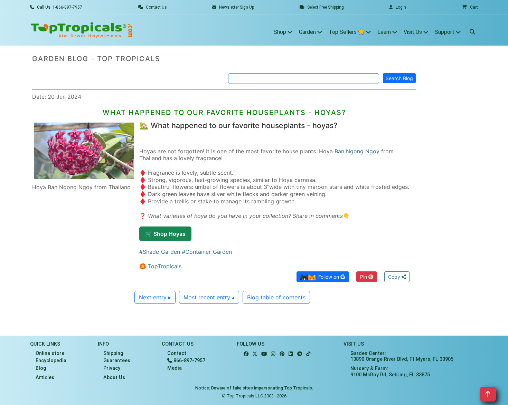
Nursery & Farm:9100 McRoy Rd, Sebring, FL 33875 (390, 371)
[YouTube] (264, 354)
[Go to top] (488, 394)
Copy (395, 277)
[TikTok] (308, 354)
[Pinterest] (282, 354)
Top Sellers (343, 32)
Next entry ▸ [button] (155, 297)
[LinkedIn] (291, 354)
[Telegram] (299, 354)
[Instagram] (273, 354)
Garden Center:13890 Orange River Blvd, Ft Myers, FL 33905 (401, 356)
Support (445, 32)
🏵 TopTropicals (160, 266)
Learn (384, 32)
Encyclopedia (51, 361)
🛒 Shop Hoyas (165, 233)
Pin (364, 277)
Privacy (111, 368)
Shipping (113, 353)
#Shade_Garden (159, 251)
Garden (308, 32)
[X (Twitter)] (255, 354)
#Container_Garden (207, 251)
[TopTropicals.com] (82, 30)
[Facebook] (246, 354)
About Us (114, 377)
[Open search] (472, 30)
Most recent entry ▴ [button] (209, 297)
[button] (470, 7)
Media (174, 368)
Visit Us (413, 32)
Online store (50, 353)
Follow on (329, 277)
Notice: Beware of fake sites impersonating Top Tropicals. (254, 387)
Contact (176, 353)
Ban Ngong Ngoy (357, 151)
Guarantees (116, 361)
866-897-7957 (188, 361)
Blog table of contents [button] (276, 297)
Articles (45, 377)
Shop (281, 32)
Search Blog (399, 78)
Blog (41, 368)
